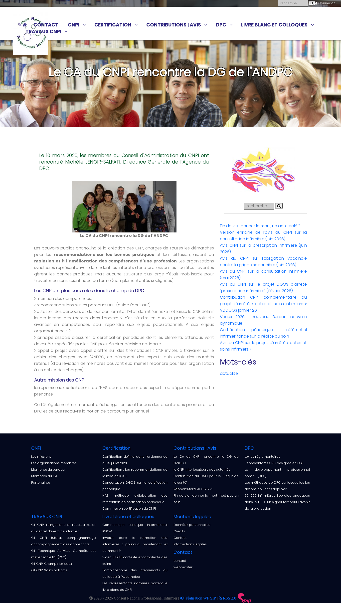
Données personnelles (191, 525)
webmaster (182, 567)
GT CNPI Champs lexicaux (51, 564)
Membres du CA (44, 476)
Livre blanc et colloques (274, 25)
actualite (229, 373)
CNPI (73, 25)
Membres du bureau (48, 469)
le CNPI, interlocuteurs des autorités (201, 469)
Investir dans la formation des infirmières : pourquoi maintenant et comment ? (135, 544)
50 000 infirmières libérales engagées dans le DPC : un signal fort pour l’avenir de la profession (277, 502)
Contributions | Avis (173, 25)
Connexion (327, 3)
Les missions (41, 456)
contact (179, 561)
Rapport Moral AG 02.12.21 (192, 489)
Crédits (179, 531)
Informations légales (190, 544)
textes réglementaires (262, 456)
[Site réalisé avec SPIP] (244, 598)
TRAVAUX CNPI (43, 31)
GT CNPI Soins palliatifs (49, 570)
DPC (221, 25)
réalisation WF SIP (201, 598)
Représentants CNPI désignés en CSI (274, 463)
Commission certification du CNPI (129, 508)
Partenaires (40, 482)
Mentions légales (192, 516)
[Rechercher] (312, 3)
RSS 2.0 (229, 598)
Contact (45, 25)
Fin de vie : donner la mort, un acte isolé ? (260, 226)
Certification (112, 25)
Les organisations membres (54, 463)
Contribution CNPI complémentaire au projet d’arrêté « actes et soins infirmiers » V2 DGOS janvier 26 (263, 303)
